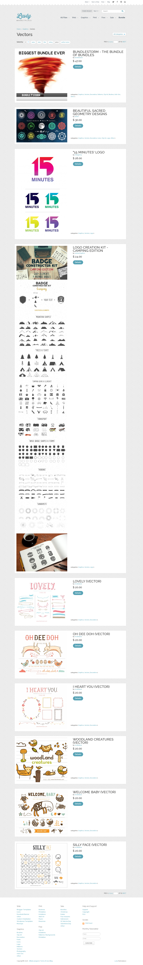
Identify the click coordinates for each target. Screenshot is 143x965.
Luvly (116, 961)
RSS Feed (88, 923)
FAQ (83, 914)
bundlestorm (79, 57)
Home (19, 29)
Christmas (64, 912)
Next (124, 42)
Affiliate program (34, 961)
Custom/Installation (24, 919)
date (39, 42)
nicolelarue (78, 584)
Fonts (18, 939)
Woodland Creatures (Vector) (93, 741)
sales (33, 42)
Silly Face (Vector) (90, 845)
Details (78, 67)
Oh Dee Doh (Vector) (91, 634)
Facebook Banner (23, 914)
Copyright (85, 912)
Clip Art (105, 94)
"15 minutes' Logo (89, 152)
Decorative (93, 94)
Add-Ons (117, 94)
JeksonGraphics (80, 253)
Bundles (63, 909)
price (57, 42)
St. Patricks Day (66, 921)
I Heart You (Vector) (91, 687)
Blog (51, 961)
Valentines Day (66, 923)
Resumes (42, 921)
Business (42, 909)
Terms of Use (44, 961)
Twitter (113, 2)
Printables (42, 912)
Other (72, 96)
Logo (108, 138)
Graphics (25, 29)
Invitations (42, 914)
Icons (99, 138)
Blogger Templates (24, 909)
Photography (21, 951)
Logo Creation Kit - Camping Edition (90, 249)
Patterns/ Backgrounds (47, 935)
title (45, 42)
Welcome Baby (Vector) (94, 792)
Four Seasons (65, 916)
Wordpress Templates (25, 921)
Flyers (41, 919)
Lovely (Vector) (87, 581)
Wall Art (41, 916)
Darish (77, 116)
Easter (63, 914)
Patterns (100, 94)
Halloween (64, 919)
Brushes (111, 94)
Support (85, 909)
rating (51, 42)
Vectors (86, 94)
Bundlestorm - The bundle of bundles (98, 53)
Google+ (125, 2)
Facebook (117, 2)
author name (65, 42)
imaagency (78, 155)
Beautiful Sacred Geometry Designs (90, 112)
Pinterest (121, 2)
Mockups (20, 923)
